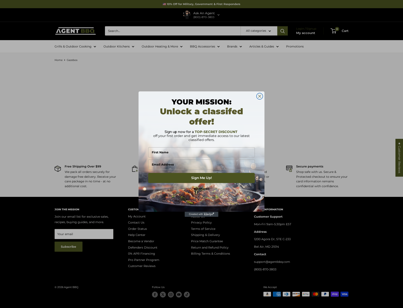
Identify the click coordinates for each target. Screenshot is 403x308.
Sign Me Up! (201, 178)
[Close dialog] (259, 96)
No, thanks (201, 188)
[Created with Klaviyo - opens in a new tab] (201, 214)
